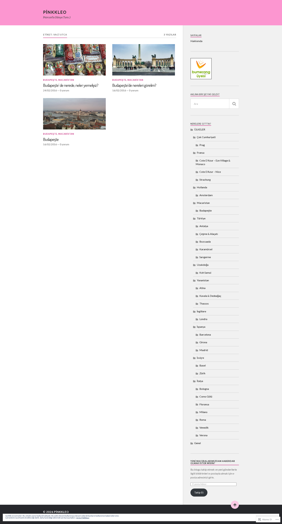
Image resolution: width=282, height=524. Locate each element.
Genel (197, 443)
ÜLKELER (199, 129)
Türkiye (201, 218)
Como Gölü (205, 396)
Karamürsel (205, 249)
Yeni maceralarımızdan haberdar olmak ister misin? (212, 462)
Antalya (203, 226)
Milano (203, 412)
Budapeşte (50, 80)
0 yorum (64, 90)
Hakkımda (196, 40)
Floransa (204, 404)
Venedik (204, 427)
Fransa (200, 152)
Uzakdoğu (203, 264)
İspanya (201, 326)
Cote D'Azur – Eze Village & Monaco (213, 162)
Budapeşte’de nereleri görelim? (134, 85)
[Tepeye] (235, 505)
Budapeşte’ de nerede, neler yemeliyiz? (70, 85)
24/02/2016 (50, 90)
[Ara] (234, 104)
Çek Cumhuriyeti (206, 137)
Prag (202, 144)
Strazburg (205, 179)
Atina (202, 287)
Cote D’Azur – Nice (210, 171)
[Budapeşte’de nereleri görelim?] (143, 60)
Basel (202, 365)
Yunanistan (203, 280)
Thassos (204, 303)
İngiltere (201, 311)
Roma (202, 419)
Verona (203, 435)
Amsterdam (206, 195)
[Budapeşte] (74, 113)
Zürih (202, 373)
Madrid (203, 350)
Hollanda (202, 187)
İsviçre (200, 357)
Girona (203, 342)
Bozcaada (205, 241)
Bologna (204, 388)
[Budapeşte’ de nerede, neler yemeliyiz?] (74, 60)
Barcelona (205, 334)
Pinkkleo (55, 11)
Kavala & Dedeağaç (210, 295)
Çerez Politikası (82, 517)
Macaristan (66, 80)
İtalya (200, 380)
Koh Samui (205, 272)
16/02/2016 (119, 90)
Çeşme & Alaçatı (208, 233)
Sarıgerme (205, 257)
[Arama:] (214, 104)
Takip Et (199, 492)
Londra (203, 319)
